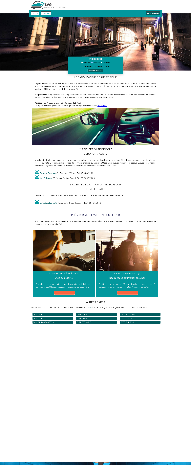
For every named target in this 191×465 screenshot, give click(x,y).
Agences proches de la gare (97, 66)
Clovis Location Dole (48, 203)
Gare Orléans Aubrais (43, 322)
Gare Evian (82, 318)
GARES (35, 13)
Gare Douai (82, 314)
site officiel (102, 105)
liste (90, 307)
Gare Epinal (38, 318)
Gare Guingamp (128, 322)
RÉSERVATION (153, 13)
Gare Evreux (126, 318)
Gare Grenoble (84, 322)
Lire (64, 293)
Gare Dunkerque (128, 314)
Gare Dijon (38, 314)
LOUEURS (46, 13)
